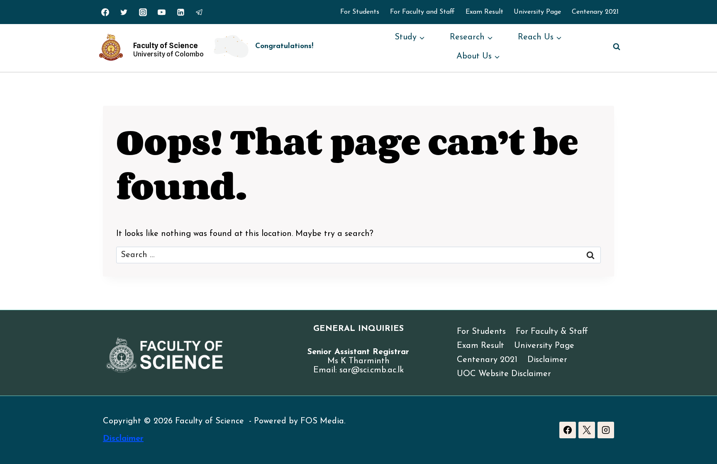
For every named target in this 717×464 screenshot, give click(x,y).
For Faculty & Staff (552, 332)
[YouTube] (162, 12)
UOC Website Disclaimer (504, 374)
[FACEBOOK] (105, 12)
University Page (537, 12)
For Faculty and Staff (422, 12)
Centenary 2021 (595, 12)
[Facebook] (567, 430)
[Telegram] (199, 12)
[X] (586, 430)
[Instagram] (143, 12)
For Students (359, 12)
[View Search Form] (616, 46)
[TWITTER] (124, 12)
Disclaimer (547, 360)
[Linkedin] (180, 12)
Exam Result (484, 12)
